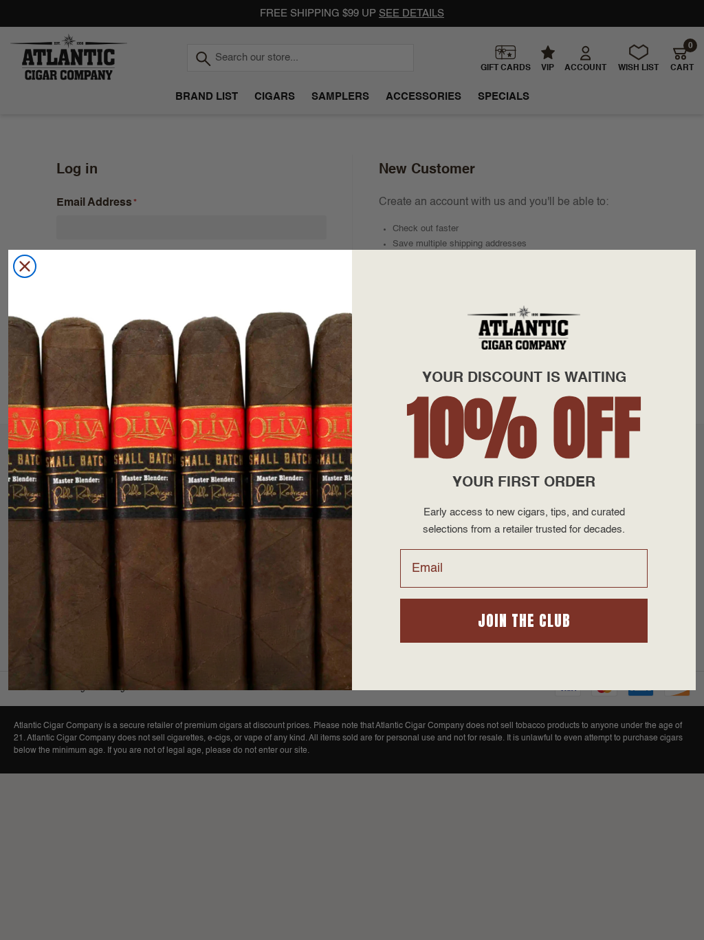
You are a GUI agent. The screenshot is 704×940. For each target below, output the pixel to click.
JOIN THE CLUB (524, 620)
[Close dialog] (25, 266)
